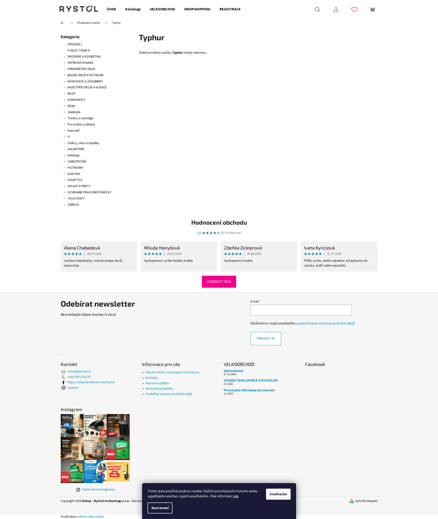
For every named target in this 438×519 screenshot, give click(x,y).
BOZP (71, 93)
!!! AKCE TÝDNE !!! (79, 50)
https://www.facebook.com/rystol (91, 382)
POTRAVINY (75, 167)
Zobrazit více (219, 281)
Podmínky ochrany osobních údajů (169, 394)
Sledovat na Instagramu (98, 489)
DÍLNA (71, 106)
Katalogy (74, 155)
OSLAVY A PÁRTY (79, 186)
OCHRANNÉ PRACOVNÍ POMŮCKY (89, 192)
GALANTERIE (76, 149)
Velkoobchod (233, 370)
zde (235, 496)
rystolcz (73, 388)
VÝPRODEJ (75, 44)
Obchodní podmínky (159, 388)
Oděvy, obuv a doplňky (83, 143)
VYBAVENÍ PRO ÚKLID (81, 69)
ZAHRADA (74, 112)
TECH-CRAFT (76, 198)
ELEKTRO (74, 174)
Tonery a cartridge (80, 118)
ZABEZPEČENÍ (77, 161)
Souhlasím (278, 494)
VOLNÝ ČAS (75, 180)
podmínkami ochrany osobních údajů (326, 323)
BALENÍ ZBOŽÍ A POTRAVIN (85, 75)
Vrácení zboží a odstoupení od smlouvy (172, 372)
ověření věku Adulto (90, 516)
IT (69, 137)
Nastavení (160, 507)
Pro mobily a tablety (81, 124)
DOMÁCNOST (77, 100)
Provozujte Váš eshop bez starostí (249, 390)
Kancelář (74, 130)
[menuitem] (111, 9)
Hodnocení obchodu (219, 222)
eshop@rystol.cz (79, 371)
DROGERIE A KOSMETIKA (84, 56)
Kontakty (152, 378)
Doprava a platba (157, 383)
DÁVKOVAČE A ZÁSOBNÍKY (85, 81)
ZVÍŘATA (73, 205)
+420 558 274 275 (79, 377)
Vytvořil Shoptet (366, 501)
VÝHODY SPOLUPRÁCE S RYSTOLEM (251, 380)
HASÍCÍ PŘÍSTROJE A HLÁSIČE (87, 87)
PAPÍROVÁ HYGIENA (80, 63)
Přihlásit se (266, 338)
